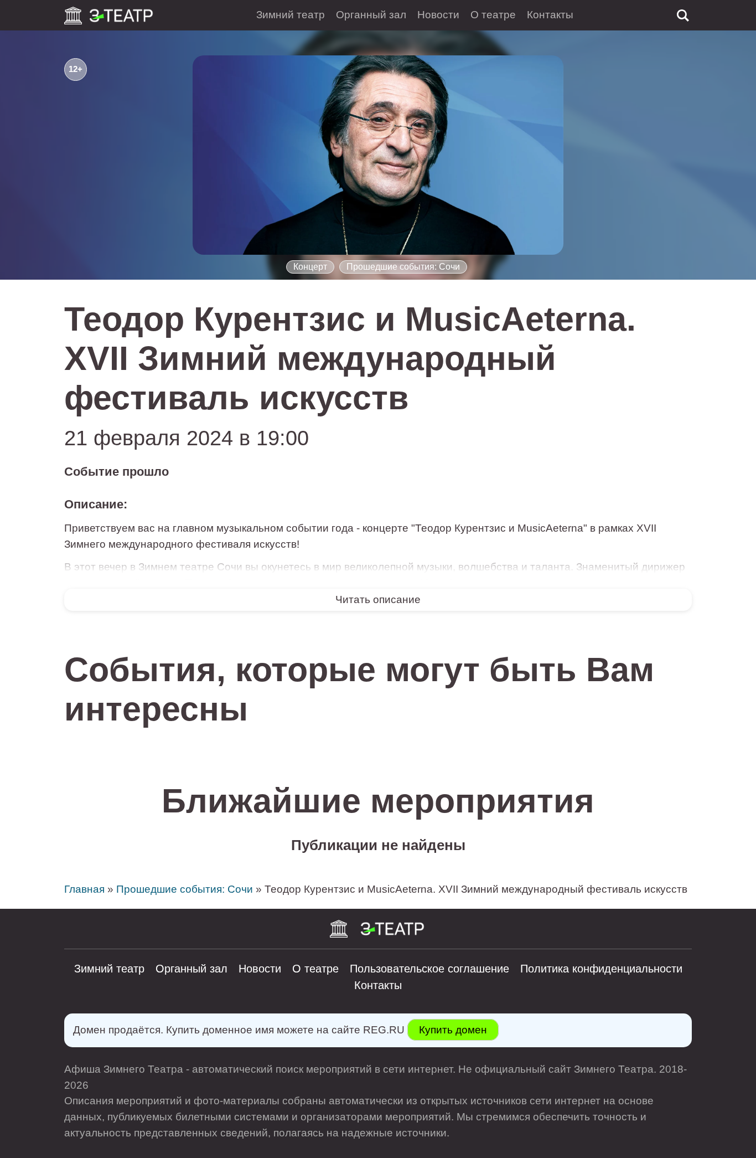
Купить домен (453, 1030)
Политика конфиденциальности (601, 969)
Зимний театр (290, 14)
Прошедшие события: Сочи (403, 266)
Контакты (550, 14)
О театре (493, 14)
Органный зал (371, 14)
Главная (84, 889)
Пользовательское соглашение (429, 969)
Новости (438, 14)
